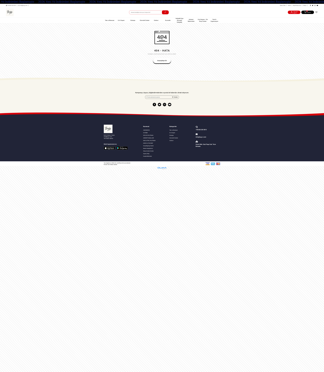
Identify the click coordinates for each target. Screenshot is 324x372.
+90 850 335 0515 (201, 129)
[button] (307, 12)
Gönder (176, 97)
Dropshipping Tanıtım (148, 145)
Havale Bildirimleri (147, 156)
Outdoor (156, 20)
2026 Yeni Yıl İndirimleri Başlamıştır (61, 2)
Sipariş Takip (283, 5)
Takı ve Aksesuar (109, 20)
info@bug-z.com (201, 137)
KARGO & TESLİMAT (148, 143)
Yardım (289, 5)
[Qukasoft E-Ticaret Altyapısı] (162, 168)
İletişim (305, 5)
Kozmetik (167, 20)
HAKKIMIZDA (146, 130)
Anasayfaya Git (162, 60)
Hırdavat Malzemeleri (191, 20)
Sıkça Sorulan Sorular (148, 151)
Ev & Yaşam (121, 20)
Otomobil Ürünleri (144, 20)
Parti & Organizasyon (214, 20)
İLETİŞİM (145, 132)
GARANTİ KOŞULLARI (148, 138)
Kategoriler (173, 126)
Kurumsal (146, 126)
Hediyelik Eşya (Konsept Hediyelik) (179, 20)
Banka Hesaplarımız (148, 148)
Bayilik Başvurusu (297, 5)
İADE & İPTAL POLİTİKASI (149, 140)
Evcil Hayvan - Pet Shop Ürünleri (203, 20)
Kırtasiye (133, 20)
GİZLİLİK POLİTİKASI (148, 135)
